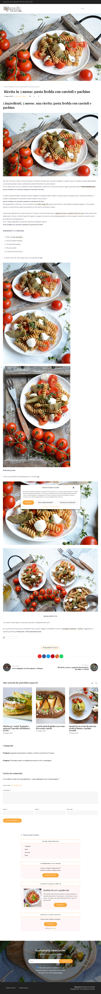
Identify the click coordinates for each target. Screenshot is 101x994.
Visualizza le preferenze (67, 502)
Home (5, 87)
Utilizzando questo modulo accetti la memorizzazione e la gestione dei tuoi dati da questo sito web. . (50, 970)
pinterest (87, 2)
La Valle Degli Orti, (42, 204)
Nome (5, 809)
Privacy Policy (57, 973)
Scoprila (60, 905)
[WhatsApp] (61, 656)
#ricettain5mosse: (88, 187)
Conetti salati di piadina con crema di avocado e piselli (50, 727)
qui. (38, 477)
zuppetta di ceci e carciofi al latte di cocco (69, 213)
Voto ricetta (6, 785)
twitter (71, 2)
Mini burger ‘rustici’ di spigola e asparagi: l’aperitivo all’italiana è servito (16, 728)
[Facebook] (44, 656)
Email (67, 2)
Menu (96, 9)
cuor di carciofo (18, 237)
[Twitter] (48, 656)
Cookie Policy (45, 506)
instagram (79, 2)
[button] (73, 488)
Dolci (26, 855)
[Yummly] (57, 656)
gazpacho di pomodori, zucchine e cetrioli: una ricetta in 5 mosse (32, 753)
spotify (91, 2)
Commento (7, 790)
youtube (83, 2)
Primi (24, 96)
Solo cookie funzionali (45, 502)
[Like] (40, 656)
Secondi (27, 852)
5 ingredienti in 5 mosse (51, 648)
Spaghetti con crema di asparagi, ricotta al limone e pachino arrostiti (82, 728)
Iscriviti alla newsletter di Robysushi (18, 2)
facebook (75, 2)
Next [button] (96, 683)
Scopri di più (50, 875)
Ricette (18, 96)
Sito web (70, 809)
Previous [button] (92, 683)
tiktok (95, 2)
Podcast (50, 924)
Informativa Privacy (55, 506)
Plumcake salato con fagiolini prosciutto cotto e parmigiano (31, 760)
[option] (17, 710)
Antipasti (27, 846)
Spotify (53, 928)
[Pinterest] (53, 656)
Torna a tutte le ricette (31, 835)
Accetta (28, 502)
